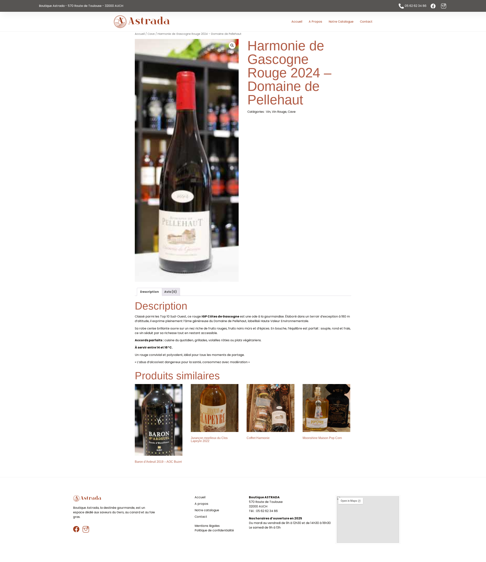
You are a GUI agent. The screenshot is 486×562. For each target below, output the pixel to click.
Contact (366, 21)
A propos (315, 21)
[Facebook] (76, 529)
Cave (151, 34)
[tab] (149, 292)
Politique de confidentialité (214, 530)
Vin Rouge (279, 112)
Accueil (296, 21)
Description (149, 292)
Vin (268, 112)
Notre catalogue (341, 21)
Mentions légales (207, 526)
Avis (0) (170, 292)
